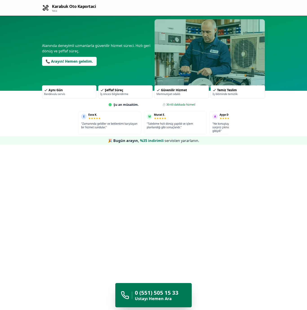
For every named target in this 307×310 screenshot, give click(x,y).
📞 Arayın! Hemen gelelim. (69, 61)
